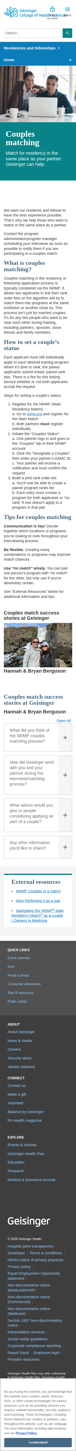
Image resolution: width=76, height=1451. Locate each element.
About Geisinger (21, 1032)
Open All (64, 721)
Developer (16, 1253)
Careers (14, 1049)
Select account (52, 16)
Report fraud (18, 1353)
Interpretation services (26, 1332)
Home (9, 60)
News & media (20, 1041)
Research (16, 1171)
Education (16, 1162)
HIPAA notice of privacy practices (35, 1260)
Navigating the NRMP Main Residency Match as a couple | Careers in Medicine (37, 916)
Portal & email (18, 975)
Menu (67, 15)
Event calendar (19, 958)
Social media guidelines (28, 1339)
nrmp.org (34, 414)
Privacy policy (19, 1267)
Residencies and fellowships (30, 48)
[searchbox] (33, 33)
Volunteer (16, 1103)
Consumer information (24, 984)
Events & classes (22, 1145)
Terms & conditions (46, 1253)
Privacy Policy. (26, 1433)
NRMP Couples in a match (38, 891)
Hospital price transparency (31, 1246)
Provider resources (23, 1359)
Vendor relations (21, 1067)
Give (11, 966)
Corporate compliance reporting (34, 1346)
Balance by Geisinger (26, 1112)
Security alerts (20, 1058)
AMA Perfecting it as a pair (38, 901)
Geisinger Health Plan (26, 1154)
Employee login (47, 1353)
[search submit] (67, 33)
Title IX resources (21, 993)
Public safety (17, 1001)
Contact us (17, 1085)
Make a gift (17, 1094)
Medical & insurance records (32, 1180)
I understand (38, 1442)
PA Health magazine (25, 1120)
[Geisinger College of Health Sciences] (21, 12)
